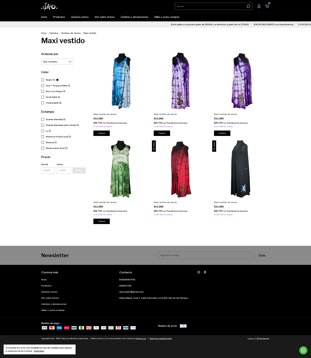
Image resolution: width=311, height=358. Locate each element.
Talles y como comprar (166, 17)
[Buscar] (248, 6)
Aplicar (79, 170)
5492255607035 (127, 279)
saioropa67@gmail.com (131, 292)
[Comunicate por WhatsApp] (303, 350)
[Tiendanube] (258, 339)
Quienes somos (80, 17)
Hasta (60, 164)
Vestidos (53, 33)
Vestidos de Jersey (71, 33)
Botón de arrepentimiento (161, 339)
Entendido (39, 351)
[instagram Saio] (198, 272)
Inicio (44, 17)
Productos (59, 17)
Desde (44, 164)
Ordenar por (49, 54)
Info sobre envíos (104, 17)
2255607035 (125, 285)
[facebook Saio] (205, 272)
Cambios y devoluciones (134, 17)
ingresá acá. (140, 339)
